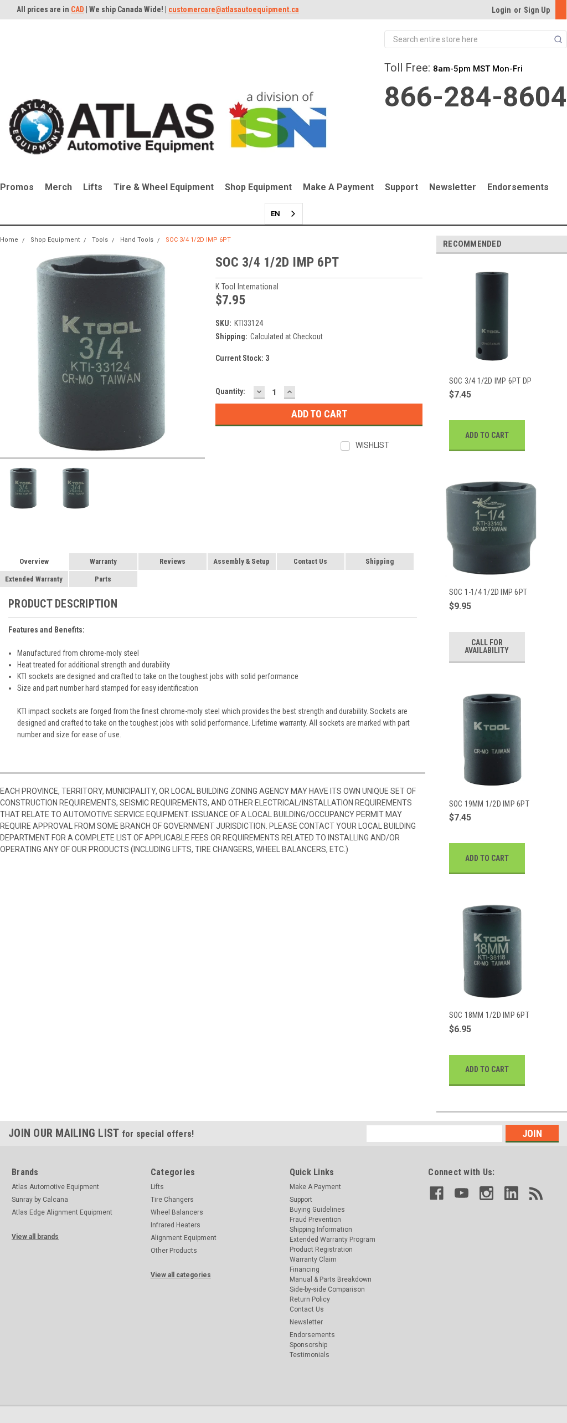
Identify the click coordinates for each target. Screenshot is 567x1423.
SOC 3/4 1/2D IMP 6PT (198, 239)
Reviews (172, 561)
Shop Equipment (258, 187)
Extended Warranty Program (332, 1239)
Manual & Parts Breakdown (331, 1279)
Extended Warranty (34, 579)
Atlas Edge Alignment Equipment (62, 1212)
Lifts (92, 187)
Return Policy (310, 1299)
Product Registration (321, 1249)
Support (401, 187)
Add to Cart (487, 435)
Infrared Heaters (175, 1225)
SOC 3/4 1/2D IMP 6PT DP (490, 380)
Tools (100, 239)
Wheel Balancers (177, 1212)
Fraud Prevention (315, 1219)
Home (9, 239)
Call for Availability (487, 646)
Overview (34, 561)
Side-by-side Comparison (327, 1289)
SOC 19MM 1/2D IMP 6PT (489, 803)
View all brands (35, 1237)
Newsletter (452, 187)
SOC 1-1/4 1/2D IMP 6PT (488, 592)
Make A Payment (338, 187)
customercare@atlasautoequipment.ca (233, 9)
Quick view (491, 358)
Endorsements (518, 187)
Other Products (174, 1250)
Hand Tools (136, 239)
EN (275, 214)
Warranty (103, 561)
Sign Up (537, 10)
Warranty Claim (313, 1259)
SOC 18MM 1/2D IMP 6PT (489, 1015)
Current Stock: (242, 358)
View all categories (181, 1275)
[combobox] (284, 214)
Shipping (379, 561)
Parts (103, 579)
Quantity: (230, 391)
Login (501, 10)
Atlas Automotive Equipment (55, 1187)
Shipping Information (321, 1229)
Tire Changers (172, 1199)
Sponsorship (308, 1345)
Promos (17, 187)
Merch (58, 187)
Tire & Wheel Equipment (164, 187)
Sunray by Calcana (40, 1199)
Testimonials (309, 1355)
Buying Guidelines (317, 1209)
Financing (304, 1269)
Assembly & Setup (241, 561)
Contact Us (310, 561)
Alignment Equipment (184, 1238)
